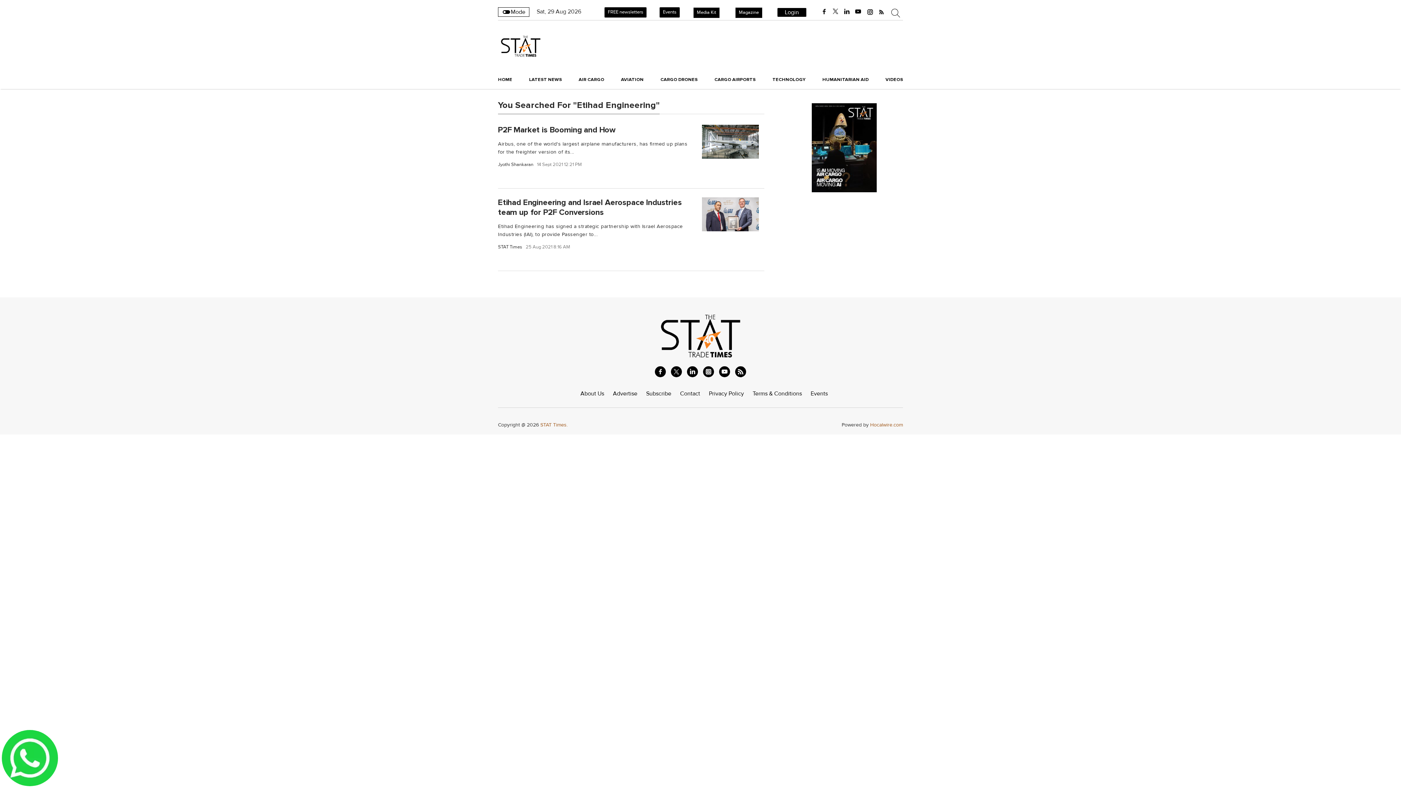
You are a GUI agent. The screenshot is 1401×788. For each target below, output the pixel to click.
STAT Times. (554, 425)
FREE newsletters (625, 12)
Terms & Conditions (777, 393)
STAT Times (510, 247)
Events (669, 12)
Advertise (625, 393)
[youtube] (858, 11)
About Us (592, 393)
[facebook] (824, 11)
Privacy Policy (726, 393)
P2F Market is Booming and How (556, 129)
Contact (690, 393)
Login (792, 12)
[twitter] (835, 11)
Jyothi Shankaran (515, 164)
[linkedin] (847, 11)
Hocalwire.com (886, 425)
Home (505, 79)
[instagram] (870, 11)
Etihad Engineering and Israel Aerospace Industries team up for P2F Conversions (590, 207)
